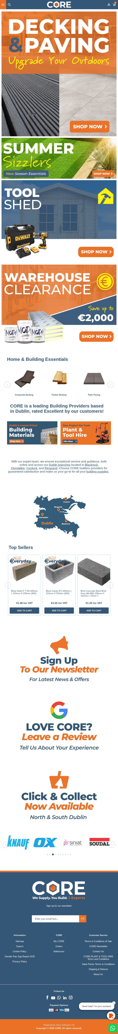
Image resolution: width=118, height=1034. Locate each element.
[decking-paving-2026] (59, 74)
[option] (23, 384)
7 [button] (63, 854)
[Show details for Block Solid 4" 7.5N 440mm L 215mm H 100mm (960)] (24, 571)
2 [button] (49, 854)
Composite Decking (24, 395)
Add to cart (24, 610)
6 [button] (60, 854)
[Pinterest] (59, 997)
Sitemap (20, 941)
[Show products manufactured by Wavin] (100, 842)
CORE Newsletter (98, 946)
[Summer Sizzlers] (59, 158)
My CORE (59, 941)
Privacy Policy (19, 961)
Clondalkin (18, 468)
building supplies (97, 471)
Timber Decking (59, 395)
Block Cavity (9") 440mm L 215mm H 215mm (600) (59, 592)
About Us (98, 974)
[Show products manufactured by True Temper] (73, 842)
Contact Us (98, 951)
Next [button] (111, 384)
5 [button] (58, 854)
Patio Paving (94, 395)
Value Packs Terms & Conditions (98, 964)
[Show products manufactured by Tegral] (45, 842)
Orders (59, 946)
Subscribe (82, 918)
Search (19, 946)
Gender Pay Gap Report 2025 (20, 956)
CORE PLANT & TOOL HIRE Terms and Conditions (98, 957)
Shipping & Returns (98, 969)
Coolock (31, 468)
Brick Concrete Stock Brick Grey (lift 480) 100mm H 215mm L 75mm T (93, 593)
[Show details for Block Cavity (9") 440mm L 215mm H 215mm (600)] (59, 571)
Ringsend (51, 468)
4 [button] (54, 854)
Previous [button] (7, 384)
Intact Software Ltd (65, 1025)
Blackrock (91, 464)
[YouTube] (53, 997)
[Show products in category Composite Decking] (24, 379)
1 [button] (47, 854)
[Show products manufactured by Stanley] (18, 842)
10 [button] (70, 854)
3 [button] (52, 854)
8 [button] (65, 854)
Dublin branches (60, 464)
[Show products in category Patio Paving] (94, 379)
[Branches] (59, 543)
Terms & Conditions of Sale (98, 941)
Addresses (58, 951)
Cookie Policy (20, 951)
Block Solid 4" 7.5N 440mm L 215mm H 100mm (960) (24, 592)
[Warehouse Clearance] (59, 306)
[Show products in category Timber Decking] (59, 379)
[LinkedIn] (64, 997)
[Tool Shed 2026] (59, 221)
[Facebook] (47, 997)
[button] (111, 1015)
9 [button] (68, 854)
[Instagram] (70, 997)
